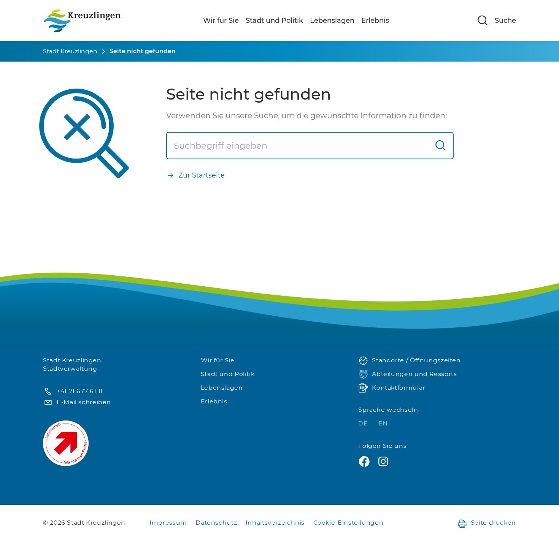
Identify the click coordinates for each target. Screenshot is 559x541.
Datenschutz (216, 522)
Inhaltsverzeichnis (275, 522)
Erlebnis (375, 20)
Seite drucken (493, 522)
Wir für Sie (221, 20)
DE (364, 423)
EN (383, 423)
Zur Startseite (201, 175)
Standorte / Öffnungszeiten (416, 360)
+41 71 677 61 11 (80, 391)
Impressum (168, 522)
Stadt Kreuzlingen (70, 51)
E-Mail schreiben (84, 402)
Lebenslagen (332, 20)
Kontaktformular (398, 387)
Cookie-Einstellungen (348, 522)
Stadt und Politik (274, 20)
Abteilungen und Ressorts (414, 374)
